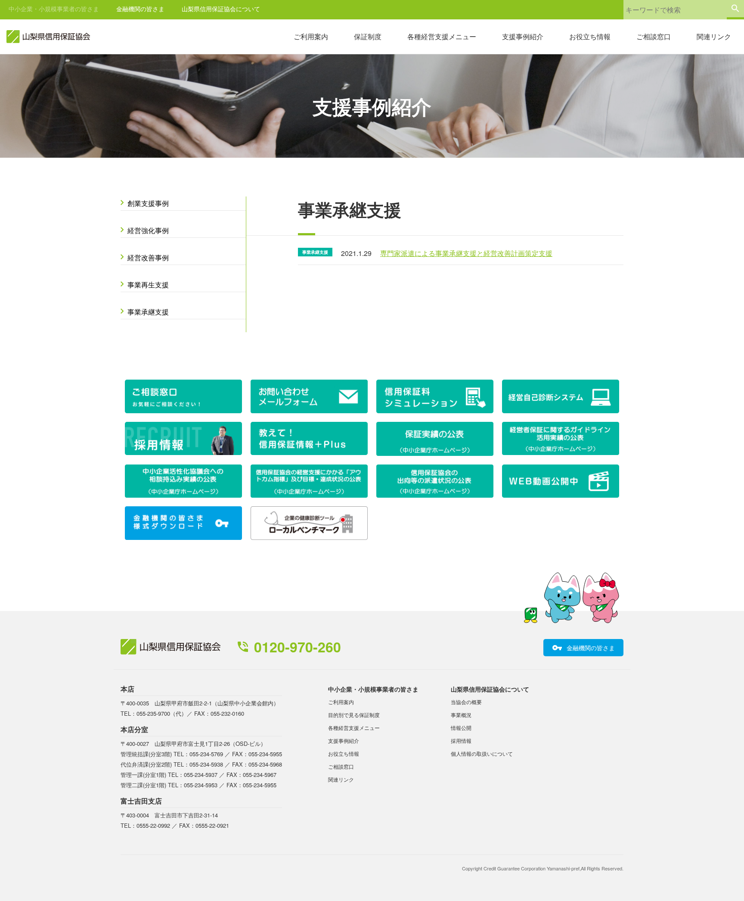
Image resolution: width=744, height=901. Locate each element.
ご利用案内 (311, 36)
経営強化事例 (148, 230)
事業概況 (461, 714)
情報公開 (461, 727)
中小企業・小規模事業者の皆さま (54, 8)
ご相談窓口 (653, 36)
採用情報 (461, 740)
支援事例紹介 (522, 36)
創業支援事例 (148, 203)
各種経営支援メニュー (441, 36)
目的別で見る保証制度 (354, 714)
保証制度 (367, 36)
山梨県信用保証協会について (221, 8)
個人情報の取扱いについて (482, 753)
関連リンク (714, 36)
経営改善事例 (148, 257)
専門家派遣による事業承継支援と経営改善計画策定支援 (466, 253)
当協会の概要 (466, 701)
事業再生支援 (148, 285)
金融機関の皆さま (140, 8)
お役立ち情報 (590, 36)
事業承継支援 (148, 312)
